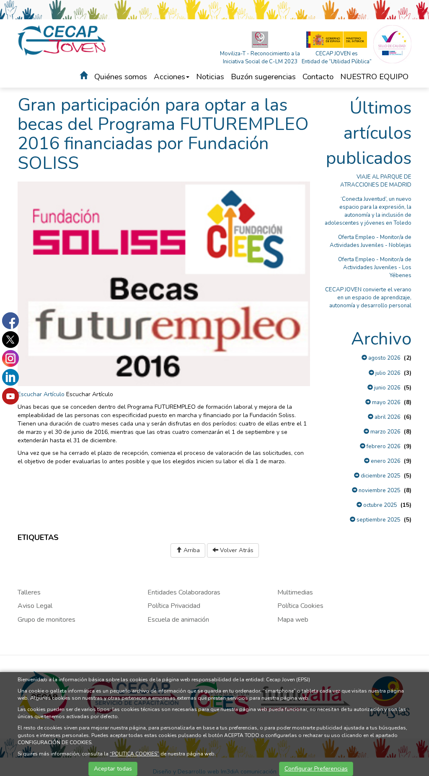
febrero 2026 (383, 446)
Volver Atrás (235, 550)
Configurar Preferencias (316, 769)
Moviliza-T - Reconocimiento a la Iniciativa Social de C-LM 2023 (260, 57)
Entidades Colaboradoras (183, 592)
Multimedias (295, 592)
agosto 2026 (384, 358)
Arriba (191, 550)
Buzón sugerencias (263, 76)
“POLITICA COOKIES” (134, 753)
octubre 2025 (379, 505)
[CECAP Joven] (62, 40)
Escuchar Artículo (41, 394)
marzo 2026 (385, 432)
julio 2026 (387, 373)
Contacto (317, 76)
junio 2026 (387, 388)
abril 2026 (387, 417)
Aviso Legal (35, 605)
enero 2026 (385, 461)
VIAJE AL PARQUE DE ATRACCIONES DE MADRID (375, 181)
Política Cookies (300, 605)
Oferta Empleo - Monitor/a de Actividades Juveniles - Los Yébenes (374, 267)
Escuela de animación (178, 619)
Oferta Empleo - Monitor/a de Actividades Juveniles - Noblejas (370, 241)
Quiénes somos (120, 76)
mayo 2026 (386, 402)
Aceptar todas (113, 769)
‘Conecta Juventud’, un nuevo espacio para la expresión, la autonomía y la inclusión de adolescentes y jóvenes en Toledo (368, 211)
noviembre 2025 (379, 490)
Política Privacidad (173, 605)
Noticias (210, 76)
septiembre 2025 (378, 520)
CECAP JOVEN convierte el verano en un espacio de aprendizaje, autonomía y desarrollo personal (368, 297)
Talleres (29, 592)
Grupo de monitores (46, 619)
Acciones (169, 76)
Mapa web (292, 619)
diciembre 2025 (380, 476)
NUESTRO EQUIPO (374, 76)
